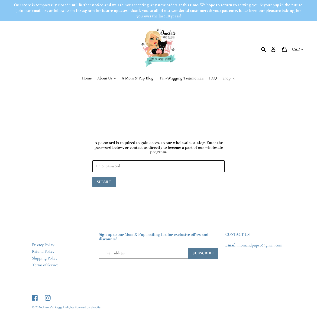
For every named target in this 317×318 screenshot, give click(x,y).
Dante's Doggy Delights (58, 307)
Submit (104, 181)
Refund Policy (43, 251)
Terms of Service (45, 265)
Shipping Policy (44, 258)
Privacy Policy (43, 244)
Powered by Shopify (88, 307)
